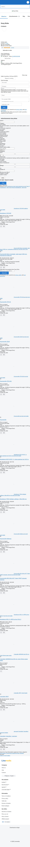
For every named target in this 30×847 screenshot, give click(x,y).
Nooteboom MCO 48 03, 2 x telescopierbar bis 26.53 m (14, 459)
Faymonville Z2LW (5, 341)
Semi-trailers (3, 753)
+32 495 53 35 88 (16, 56)
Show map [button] (24, 75)
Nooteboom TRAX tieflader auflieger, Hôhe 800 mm (13, 499)
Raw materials (20, 753)
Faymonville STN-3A (5, 302)
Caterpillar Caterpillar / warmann (8, 736)
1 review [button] (12, 47)
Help (3, 770)
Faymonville (3, 419)
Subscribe (4, 273)
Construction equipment (11, 753)
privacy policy (19, 109)
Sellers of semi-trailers (5, 755)
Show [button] (10, 56)
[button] (28, 2)
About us (4, 767)
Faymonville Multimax (5, 538)
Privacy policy (5, 798)
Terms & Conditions (6, 796)
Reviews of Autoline (6, 803)
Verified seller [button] (4, 42)
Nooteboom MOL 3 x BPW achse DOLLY (10, 619)
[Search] (28, 6)
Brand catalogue (5, 805)
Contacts (4, 772)
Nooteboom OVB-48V (5, 213)
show (2, 177)
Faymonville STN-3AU (6, 381)
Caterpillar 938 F (4, 696)
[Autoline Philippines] (9, 2)
